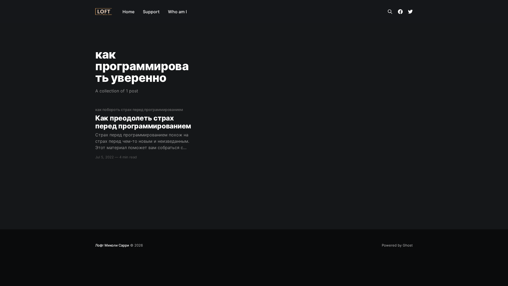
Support (151, 11)
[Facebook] (400, 11)
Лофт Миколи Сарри (112, 245)
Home (128, 11)
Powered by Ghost (397, 245)
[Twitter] (410, 11)
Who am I (177, 11)
